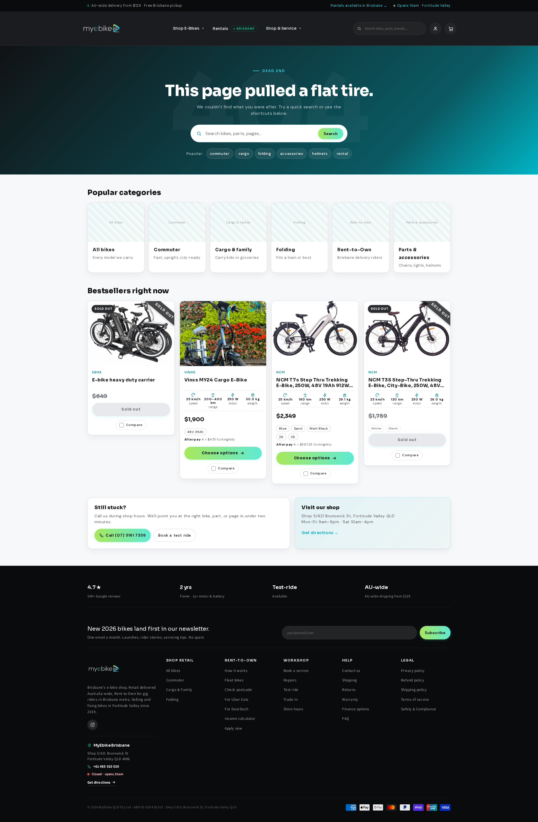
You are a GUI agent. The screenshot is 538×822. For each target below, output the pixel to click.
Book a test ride (174, 535)
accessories (291, 153)
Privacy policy (413, 670)
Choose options (220, 453)
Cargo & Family (179, 689)
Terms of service (415, 699)
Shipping (349, 680)
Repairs (290, 680)
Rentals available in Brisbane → (359, 5)
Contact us (351, 670)
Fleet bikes (234, 680)
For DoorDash (236, 708)
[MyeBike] (102, 28)
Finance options (355, 708)
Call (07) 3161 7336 (126, 535)
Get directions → (320, 532)
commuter (219, 153)
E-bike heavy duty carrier (123, 380)
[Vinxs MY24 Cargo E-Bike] (223, 333)
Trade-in (291, 699)
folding (264, 153)
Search (331, 133)
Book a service (296, 670)
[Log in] (435, 28)
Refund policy (412, 680)
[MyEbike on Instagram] (92, 725)
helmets (320, 153)
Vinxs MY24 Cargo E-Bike (215, 380)
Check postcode (238, 689)
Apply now (233, 728)
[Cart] (450, 28)
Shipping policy (414, 689)
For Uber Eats (237, 699)
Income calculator (240, 718)
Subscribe (435, 632)
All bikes (173, 670)
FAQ (345, 718)
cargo (243, 153)
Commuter (175, 680)
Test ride (291, 689)
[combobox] (393, 28)
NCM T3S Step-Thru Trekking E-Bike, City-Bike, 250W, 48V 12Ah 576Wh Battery (405, 382)
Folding (172, 699)
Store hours (294, 708)
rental (342, 153)
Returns (349, 689)
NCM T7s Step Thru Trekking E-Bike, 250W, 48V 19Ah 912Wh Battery (314, 382)
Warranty (350, 699)
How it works (236, 670)
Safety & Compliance (418, 708)
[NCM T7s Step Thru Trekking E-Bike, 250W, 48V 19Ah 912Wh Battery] (315, 333)
